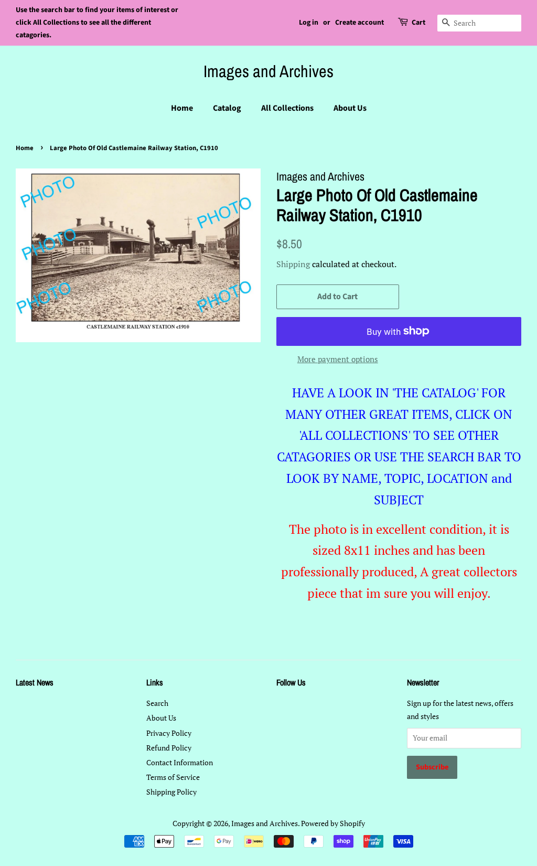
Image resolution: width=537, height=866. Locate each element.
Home (182, 108)
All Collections (287, 108)
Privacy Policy (168, 733)
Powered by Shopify (333, 823)
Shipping (293, 264)
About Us (350, 108)
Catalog (227, 108)
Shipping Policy (171, 792)
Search (157, 703)
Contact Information (179, 762)
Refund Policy (168, 748)
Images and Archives (268, 71)
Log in (308, 22)
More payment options (337, 359)
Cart (418, 22)
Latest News (34, 682)
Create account (359, 22)
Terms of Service (173, 777)
